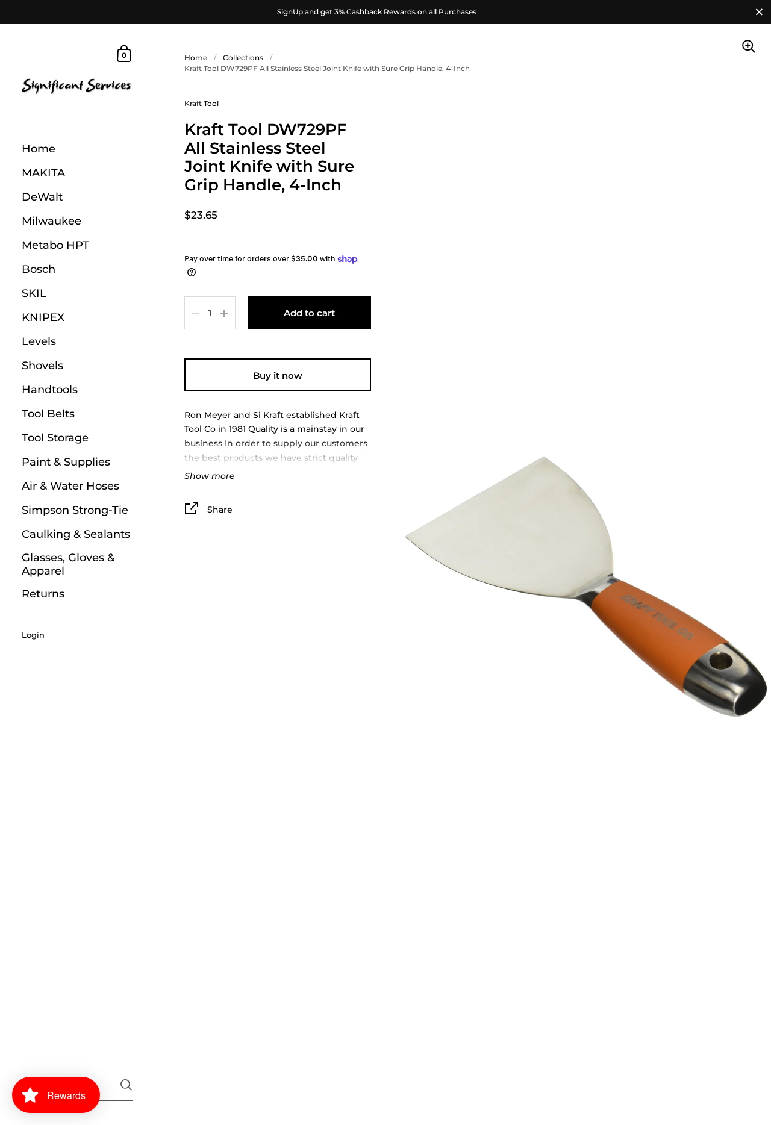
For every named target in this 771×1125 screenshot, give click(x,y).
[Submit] (126, 1085)
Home (195, 57)
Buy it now (277, 375)
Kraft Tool (201, 103)
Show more (209, 476)
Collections (243, 57)
